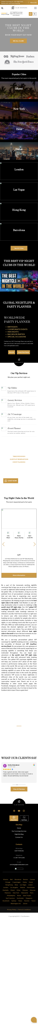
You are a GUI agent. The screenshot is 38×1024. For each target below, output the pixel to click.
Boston (25, 879)
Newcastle (24, 893)
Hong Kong (9, 885)
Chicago (7, 882)
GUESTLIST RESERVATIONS (19, 459)
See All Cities (19, 248)
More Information (19, 575)
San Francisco (10, 898)
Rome (19, 895)
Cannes (32, 879)
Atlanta (5, 879)
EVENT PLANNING (19, 462)
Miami (13, 890)
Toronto (26, 901)
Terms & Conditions (24, 909)
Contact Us (19, 837)
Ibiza (16, 885)
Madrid (22, 887)
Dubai (31, 882)
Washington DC (16, 903)
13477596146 (19, 851)
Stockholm (6, 901)
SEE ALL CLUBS (18, 41)
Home (19, 828)
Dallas (25, 882)
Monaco (25, 890)
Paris (31, 893)
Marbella (5, 890)
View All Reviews (19, 789)
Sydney (13, 901)
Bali (11, 879)
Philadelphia (11, 895)
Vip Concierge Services (19, 831)
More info (33, 2)
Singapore (29, 898)
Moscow (32, 890)
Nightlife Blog (19, 834)
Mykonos (8, 893)
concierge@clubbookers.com (19, 864)
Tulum (33, 901)
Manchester (31, 887)
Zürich (25, 903)
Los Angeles (14, 887)
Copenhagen (16, 882)
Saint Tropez (27, 895)
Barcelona (18, 879)
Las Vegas (23, 885)
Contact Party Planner (23, 352)
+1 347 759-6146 (19, 857)
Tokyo (20, 901)
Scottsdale (20, 898)
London (5, 887)
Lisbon (30, 885)
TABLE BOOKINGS (19, 456)
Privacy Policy (11, 909)
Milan (19, 890)
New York (16, 893)
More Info (11, 352)
